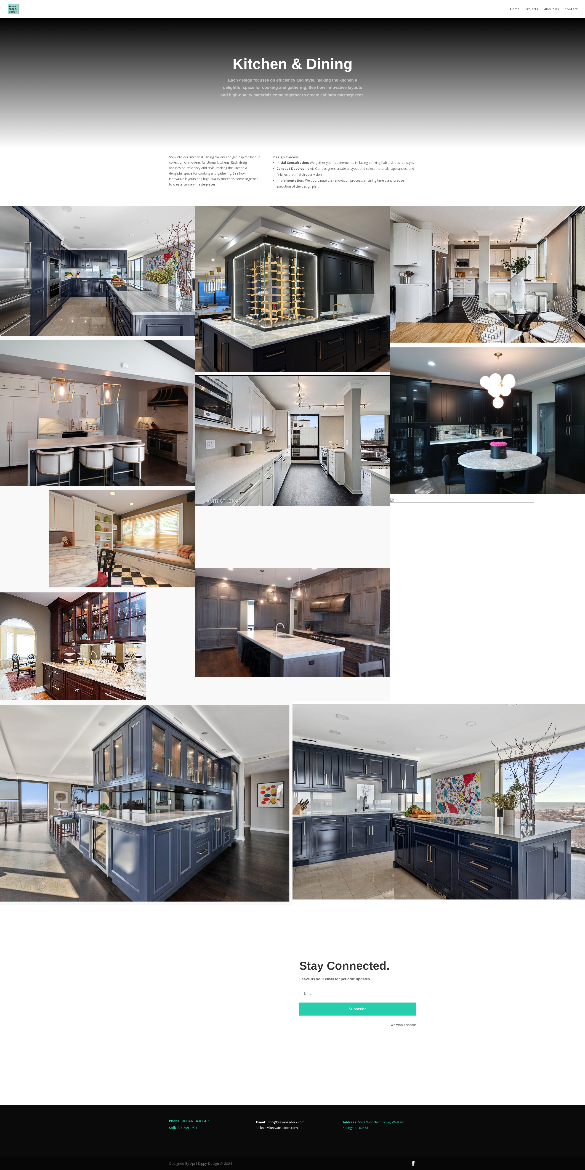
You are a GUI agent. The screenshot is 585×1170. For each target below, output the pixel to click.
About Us (551, 9)
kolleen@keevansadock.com (277, 1127)
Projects (531, 9)
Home (514, 9)
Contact (571, 9)
